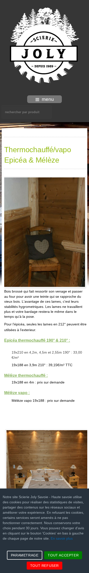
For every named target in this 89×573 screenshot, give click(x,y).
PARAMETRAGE (25, 555)
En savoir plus (62, 538)
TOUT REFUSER (44, 566)
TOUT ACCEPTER (63, 555)
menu (48, 99)
